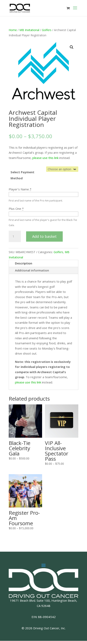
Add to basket (44, 236)
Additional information (32, 270)
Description (23, 263)
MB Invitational (29, 30)
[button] (71, 47)
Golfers (46, 30)
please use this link (45, 158)
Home (13, 30)
